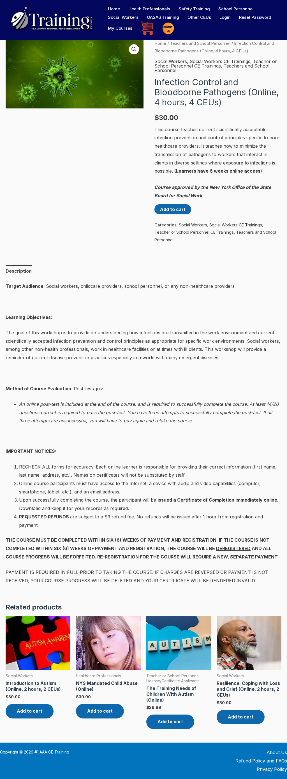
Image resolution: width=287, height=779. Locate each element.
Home (114, 8)
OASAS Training (163, 17)
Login (225, 17)
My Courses (120, 28)
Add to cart (173, 209)
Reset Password (255, 17)
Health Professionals (149, 8)
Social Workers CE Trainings (220, 61)
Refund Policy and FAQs (261, 761)
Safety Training (194, 8)
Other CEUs (199, 17)
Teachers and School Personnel (200, 43)
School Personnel (236, 8)
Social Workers (123, 17)
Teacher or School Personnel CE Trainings (215, 64)
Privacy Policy (272, 769)
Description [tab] (19, 271)
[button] (134, 49)
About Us (277, 752)
